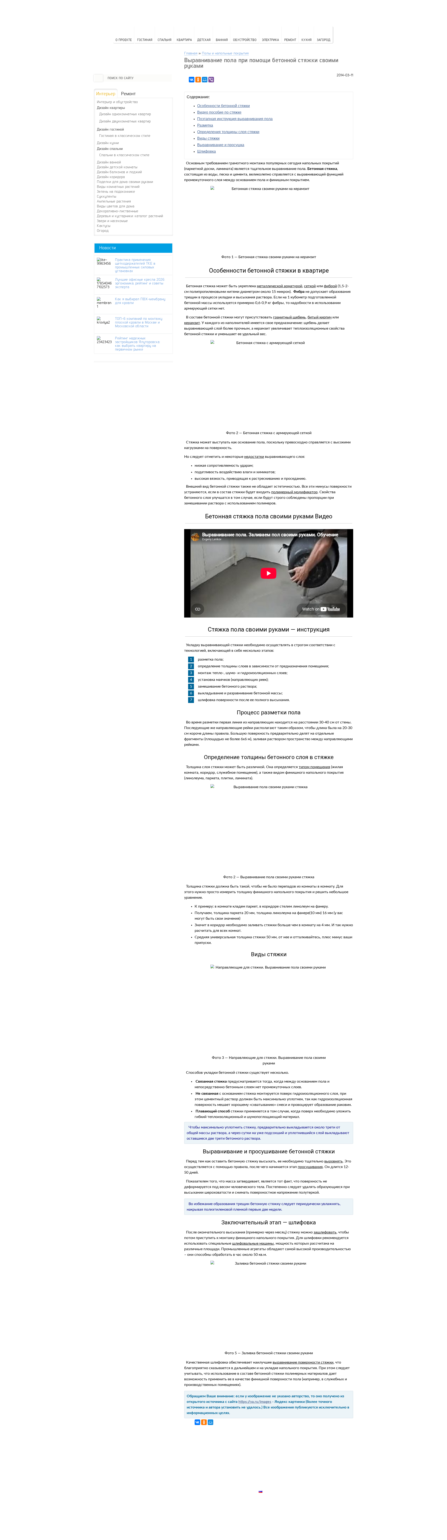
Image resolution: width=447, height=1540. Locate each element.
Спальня (164, 40)
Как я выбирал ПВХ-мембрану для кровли (140, 300)
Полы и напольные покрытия (225, 53)
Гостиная (144, 40)
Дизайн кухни (108, 143)
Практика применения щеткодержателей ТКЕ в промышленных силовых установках (135, 265)
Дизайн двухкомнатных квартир (125, 120)
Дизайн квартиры (111, 107)
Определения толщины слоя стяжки (228, 132)
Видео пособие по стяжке (219, 112)
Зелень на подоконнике (116, 191)
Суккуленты (106, 196)
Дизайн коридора (111, 177)
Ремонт (290, 40)
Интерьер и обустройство (117, 102)
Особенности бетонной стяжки (223, 106)
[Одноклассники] (198, 79)
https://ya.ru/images (254, 1402)
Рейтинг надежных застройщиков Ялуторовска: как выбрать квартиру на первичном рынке (137, 343)
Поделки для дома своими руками (125, 181)
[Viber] (211, 79)
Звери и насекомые (112, 221)
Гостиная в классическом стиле (124, 135)
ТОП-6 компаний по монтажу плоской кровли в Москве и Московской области (138, 322)
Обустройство (245, 40)
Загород (323, 40)
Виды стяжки (208, 138)
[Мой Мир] (204, 79)
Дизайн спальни (110, 148)
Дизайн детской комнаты (117, 167)
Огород (102, 230)
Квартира (184, 40)
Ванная (222, 40)
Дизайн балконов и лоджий (119, 172)
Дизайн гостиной (110, 129)
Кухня (306, 40)
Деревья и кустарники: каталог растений (130, 216)
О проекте (123, 40)
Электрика (270, 40)
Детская (203, 40)
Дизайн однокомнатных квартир (125, 113)
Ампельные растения (114, 201)
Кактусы (103, 225)
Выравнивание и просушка (220, 145)
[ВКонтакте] (191, 79)
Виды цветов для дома (115, 206)
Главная (190, 53)
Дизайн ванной (109, 162)
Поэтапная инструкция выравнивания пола (235, 119)
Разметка (205, 125)
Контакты (268, 1475)
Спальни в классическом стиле (124, 154)
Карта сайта (270, 1486)
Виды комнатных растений (118, 186)
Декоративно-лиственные (117, 211)
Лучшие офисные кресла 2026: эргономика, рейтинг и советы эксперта (140, 283)
